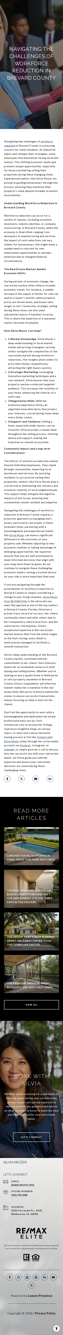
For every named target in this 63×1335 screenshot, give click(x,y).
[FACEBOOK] (9, 1277)
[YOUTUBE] (53, 1277)
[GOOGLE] (36, 1277)
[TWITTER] (31, 1285)
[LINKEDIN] (44, 1277)
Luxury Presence (40, 1295)
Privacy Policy (45, 1313)
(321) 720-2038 (19, 1195)
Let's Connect (31, 1137)
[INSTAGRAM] (18, 1277)
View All (31, 1004)
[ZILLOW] (27, 1277)
